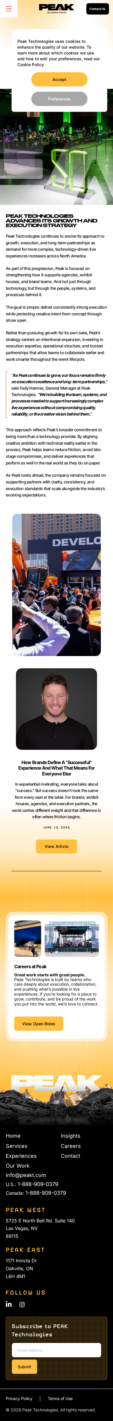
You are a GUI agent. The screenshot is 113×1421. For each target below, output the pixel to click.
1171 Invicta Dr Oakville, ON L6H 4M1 (21, 1268)
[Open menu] (8, 8)
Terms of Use (60, 1398)
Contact (70, 1156)
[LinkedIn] (9, 1304)
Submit (24, 1366)
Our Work (18, 1166)
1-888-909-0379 (38, 1184)
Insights (71, 1136)
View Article (61, 848)
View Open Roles (38, 1023)
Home (13, 1136)
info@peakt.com (26, 1175)
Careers (71, 1146)
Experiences (21, 1156)
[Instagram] (22, 1304)
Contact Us (97, 8)
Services (17, 1146)
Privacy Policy (19, 1398)
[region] (59, 70)
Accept (59, 79)
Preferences (59, 98)
